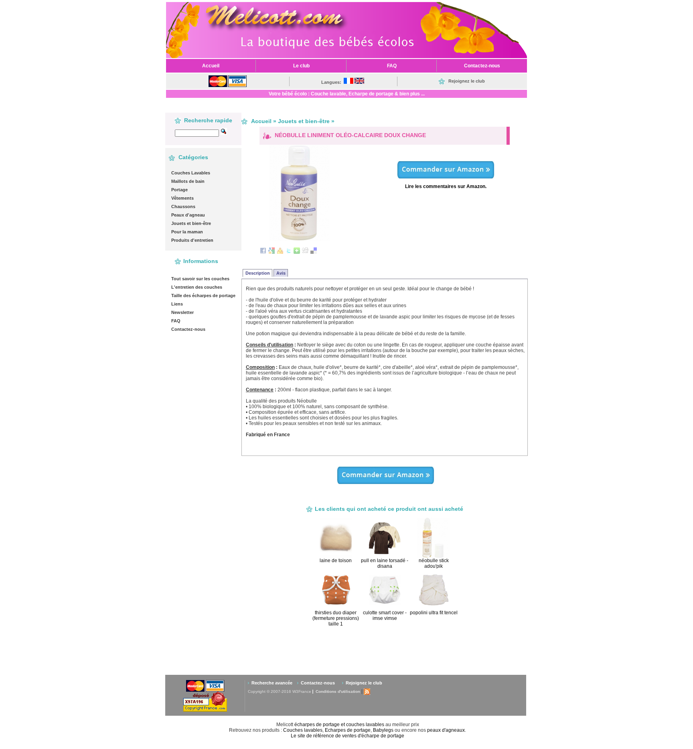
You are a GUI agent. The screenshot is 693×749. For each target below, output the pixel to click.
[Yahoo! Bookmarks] (280, 252)
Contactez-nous (188, 329)
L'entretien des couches (196, 287)
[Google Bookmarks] (271, 252)
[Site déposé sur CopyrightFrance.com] (205, 710)
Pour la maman (187, 231)
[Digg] (305, 252)
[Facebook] (263, 252)
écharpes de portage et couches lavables (339, 724)
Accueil (261, 121)
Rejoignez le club (364, 682)
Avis (281, 273)
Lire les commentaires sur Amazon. (445, 186)
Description (257, 273)
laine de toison (336, 560)
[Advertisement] (399, 650)
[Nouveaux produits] (367, 691)
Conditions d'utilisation (338, 691)
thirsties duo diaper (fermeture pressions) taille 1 (335, 618)
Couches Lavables (190, 172)
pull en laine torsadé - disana (384, 563)
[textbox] (197, 133)
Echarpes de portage (348, 730)
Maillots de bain (188, 181)
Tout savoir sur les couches (200, 278)
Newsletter (182, 312)
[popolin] (445, 176)
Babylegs (383, 730)
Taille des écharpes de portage (203, 295)
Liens (177, 304)
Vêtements (182, 198)
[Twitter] (288, 252)
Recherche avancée (271, 682)
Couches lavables (302, 730)
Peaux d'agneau (188, 215)
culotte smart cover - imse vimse (385, 615)
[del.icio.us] (313, 252)
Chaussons (183, 206)
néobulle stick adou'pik (434, 563)
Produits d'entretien (192, 240)
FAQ (175, 320)
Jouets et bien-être (191, 223)
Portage (179, 189)
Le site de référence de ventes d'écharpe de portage (347, 736)
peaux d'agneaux (446, 730)
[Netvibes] (297, 252)
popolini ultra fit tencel (434, 612)
